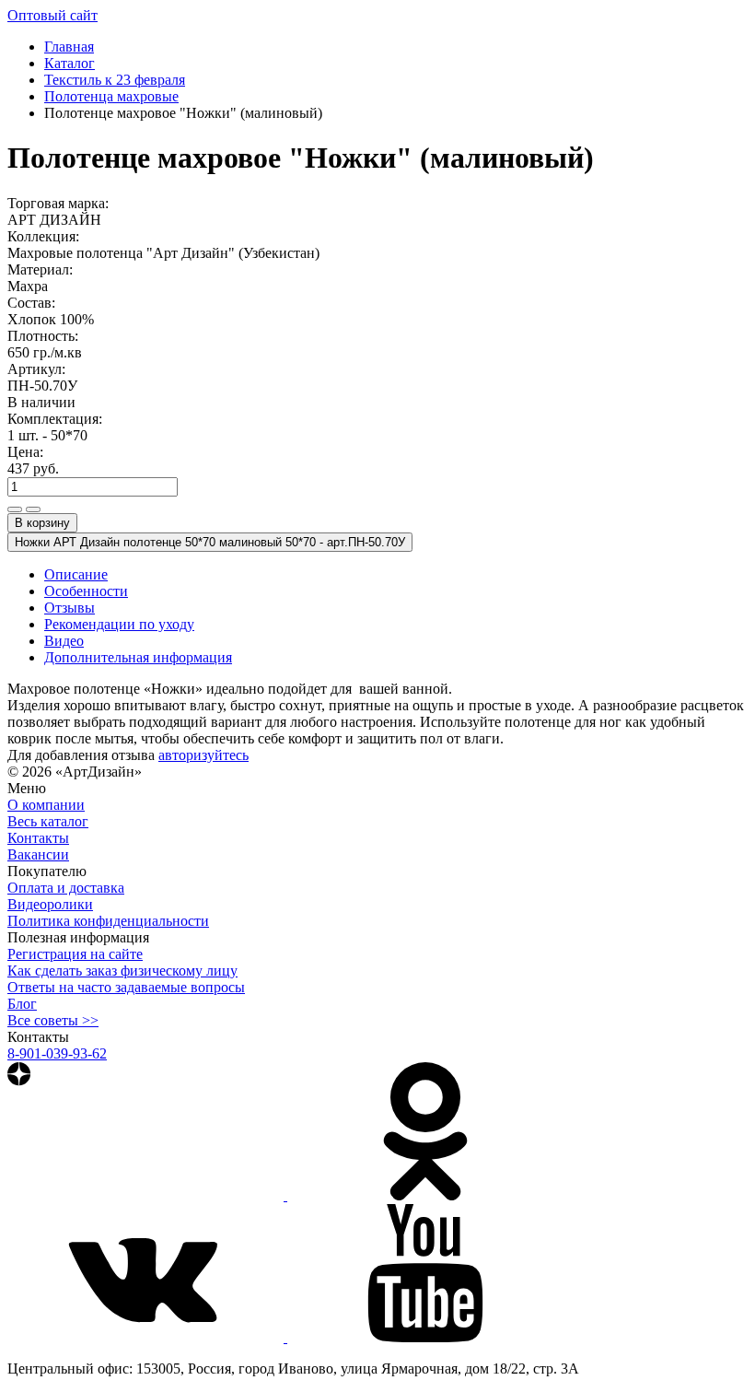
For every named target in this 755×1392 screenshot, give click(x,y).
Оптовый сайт (52, 15)
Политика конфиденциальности (108, 921)
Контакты (38, 838)
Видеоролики (50, 904)
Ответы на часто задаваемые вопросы (126, 987)
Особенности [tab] (86, 591)
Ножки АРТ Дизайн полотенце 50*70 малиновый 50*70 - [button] (210, 542)
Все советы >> (53, 1020)
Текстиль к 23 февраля (114, 80)
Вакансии (38, 854)
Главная (69, 46)
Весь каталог (47, 821)
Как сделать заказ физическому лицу (122, 970)
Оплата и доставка (65, 887)
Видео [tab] (64, 641)
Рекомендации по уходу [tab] (119, 624)
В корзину (42, 523)
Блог (22, 1004)
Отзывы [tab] (69, 607)
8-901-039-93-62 (57, 1053)
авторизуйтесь (203, 755)
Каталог (69, 63)
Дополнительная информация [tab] (138, 657)
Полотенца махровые (111, 96)
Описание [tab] (76, 574)
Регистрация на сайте (75, 954)
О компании (46, 805)
